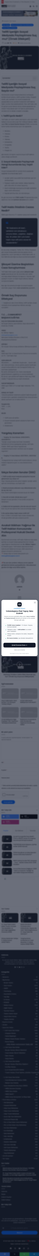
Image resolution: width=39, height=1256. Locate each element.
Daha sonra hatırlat (19, 650)
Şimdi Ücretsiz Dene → (19, 645)
